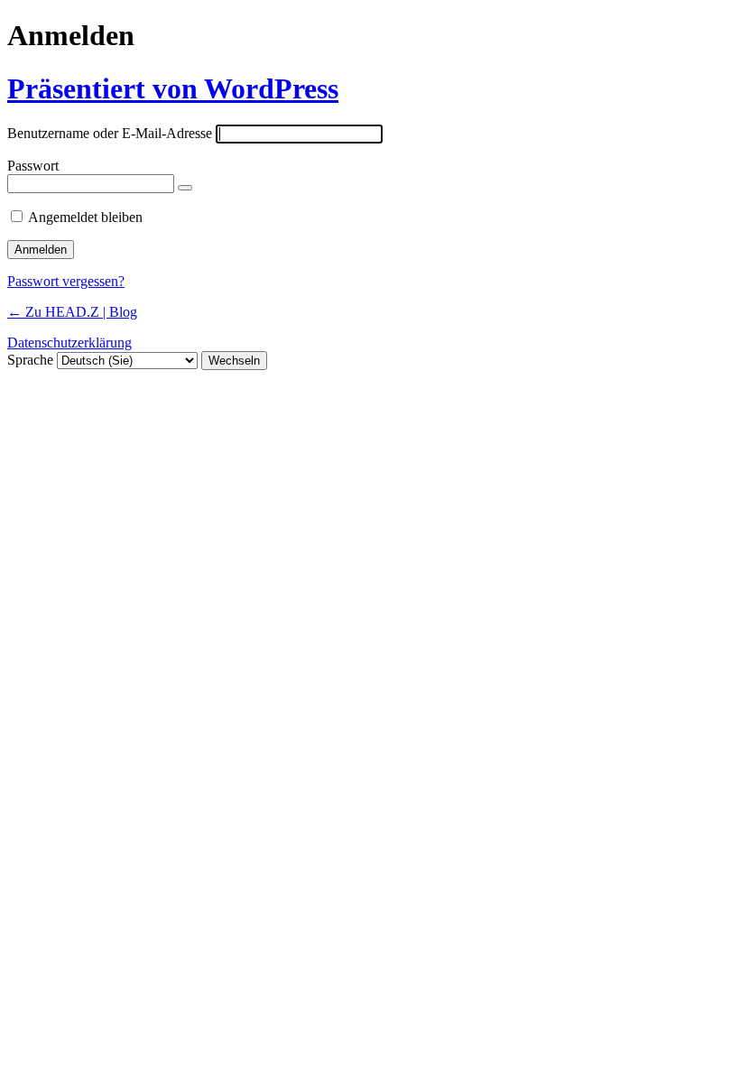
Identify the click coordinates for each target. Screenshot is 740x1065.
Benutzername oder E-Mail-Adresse (109, 133)
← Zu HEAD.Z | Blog (72, 312)
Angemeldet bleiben (85, 217)
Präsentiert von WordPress (172, 88)
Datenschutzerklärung (69, 342)
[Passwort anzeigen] (185, 187)
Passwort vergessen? (66, 281)
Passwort (33, 165)
